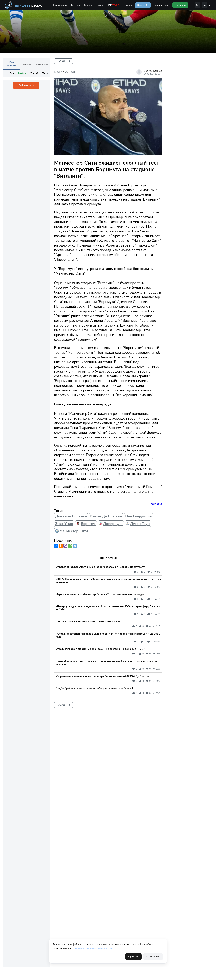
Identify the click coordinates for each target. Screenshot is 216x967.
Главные (26, 64)
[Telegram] (75, 546)
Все (12, 73)
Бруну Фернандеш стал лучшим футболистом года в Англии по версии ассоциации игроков (106, 662)
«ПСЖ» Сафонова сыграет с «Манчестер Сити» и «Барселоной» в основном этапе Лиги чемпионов (109, 580)
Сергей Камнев (153, 71)
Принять (133, 956)
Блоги (58, 72)
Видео (140, 5)
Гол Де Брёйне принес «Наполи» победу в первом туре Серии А (94, 688)
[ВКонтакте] (56, 546)
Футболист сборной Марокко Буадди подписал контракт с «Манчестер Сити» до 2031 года (108, 635)
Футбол (75, 5)
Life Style (113, 5)
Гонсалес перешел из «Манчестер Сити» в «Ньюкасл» (88, 621)
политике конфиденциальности (93, 948)
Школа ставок (160, 5)
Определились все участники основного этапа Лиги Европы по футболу (100, 567)
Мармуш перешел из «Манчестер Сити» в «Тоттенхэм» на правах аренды (100, 594)
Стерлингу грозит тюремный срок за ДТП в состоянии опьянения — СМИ (100, 649)
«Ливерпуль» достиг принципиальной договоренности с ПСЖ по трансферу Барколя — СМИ (108, 608)
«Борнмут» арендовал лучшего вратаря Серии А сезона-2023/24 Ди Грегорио (103, 676)
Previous (5, 73)
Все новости (60, 5)
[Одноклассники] (61, 546)
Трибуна (128, 5)
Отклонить (153, 956)
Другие (99, 5)
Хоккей (87, 5)
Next (47, 73)
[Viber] (65, 546)
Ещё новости (26, 85)
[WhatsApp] (70, 546)
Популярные (41, 64)
